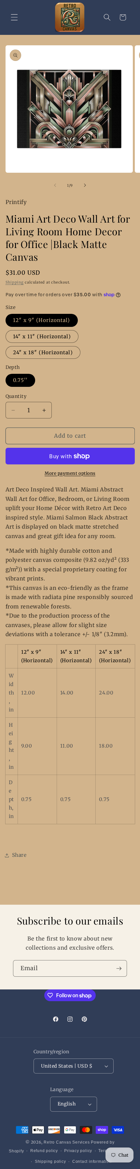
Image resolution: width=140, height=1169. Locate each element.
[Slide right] (85, 185)
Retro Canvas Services (67, 1142)
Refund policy (44, 1150)
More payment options (70, 473)
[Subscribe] (119, 968)
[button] (14, 17)
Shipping (15, 282)
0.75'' (20, 380)
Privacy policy (78, 1150)
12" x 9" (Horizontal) (41, 320)
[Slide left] (55, 185)
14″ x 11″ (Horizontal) (42, 336)
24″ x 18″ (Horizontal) (43, 352)
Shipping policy (50, 1161)
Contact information (92, 1161)
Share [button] (19, 855)
